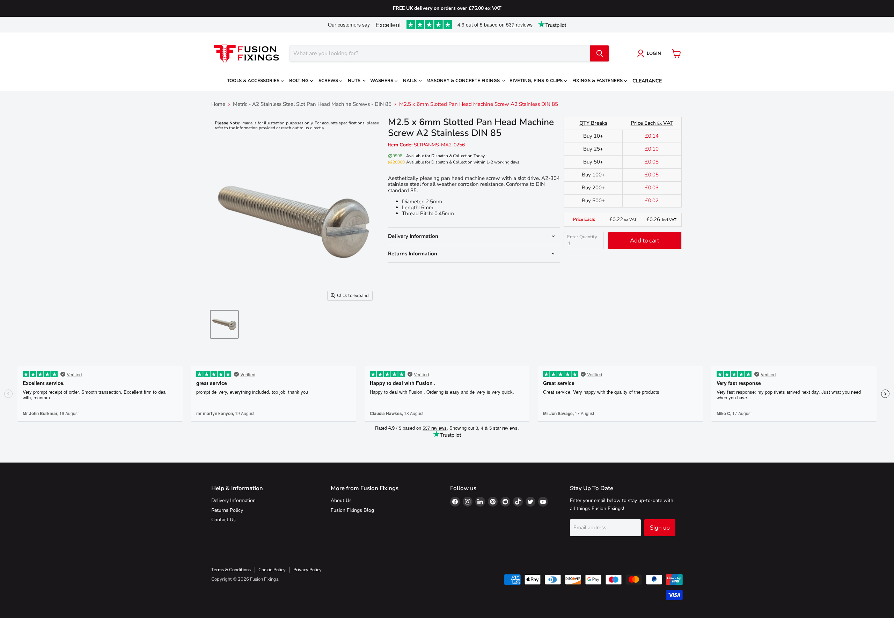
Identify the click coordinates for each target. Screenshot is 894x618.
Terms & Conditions (231, 570)
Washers (382, 81)
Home (218, 104)
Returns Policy (227, 510)
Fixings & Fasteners (598, 81)
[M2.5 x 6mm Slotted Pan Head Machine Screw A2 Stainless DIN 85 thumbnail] (224, 324)
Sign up (660, 528)
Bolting (299, 81)
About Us (341, 500)
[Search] (599, 53)
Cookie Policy (272, 570)
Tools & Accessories (254, 81)
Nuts (355, 81)
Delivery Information (233, 500)
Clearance (647, 81)
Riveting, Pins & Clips (537, 81)
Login (654, 53)
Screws (328, 81)
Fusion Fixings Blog (352, 510)
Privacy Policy (307, 570)
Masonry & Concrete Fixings (463, 81)
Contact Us (223, 519)
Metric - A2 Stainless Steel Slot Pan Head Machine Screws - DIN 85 (312, 104)
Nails (410, 81)
